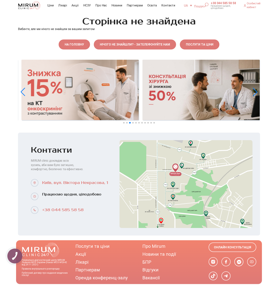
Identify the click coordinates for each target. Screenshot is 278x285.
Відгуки (150, 270)
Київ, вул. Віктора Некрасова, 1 (75, 182)
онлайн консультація (232, 247)
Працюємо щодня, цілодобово (221, 7)
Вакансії (151, 277)
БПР (146, 262)
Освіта (152, 5)
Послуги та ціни (199, 44)
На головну (74, 44)
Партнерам (135, 5)
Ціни (50, 5)
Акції (75, 5)
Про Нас (101, 5)
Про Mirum (153, 246)
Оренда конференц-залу (101, 277)
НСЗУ (87, 5)
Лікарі (62, 5)
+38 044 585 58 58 (223, 3)
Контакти (168, 5)
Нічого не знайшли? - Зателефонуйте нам (135, 44)
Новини (116, 5)
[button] (255, 92)
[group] (78, 90)
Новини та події (159, 254)
